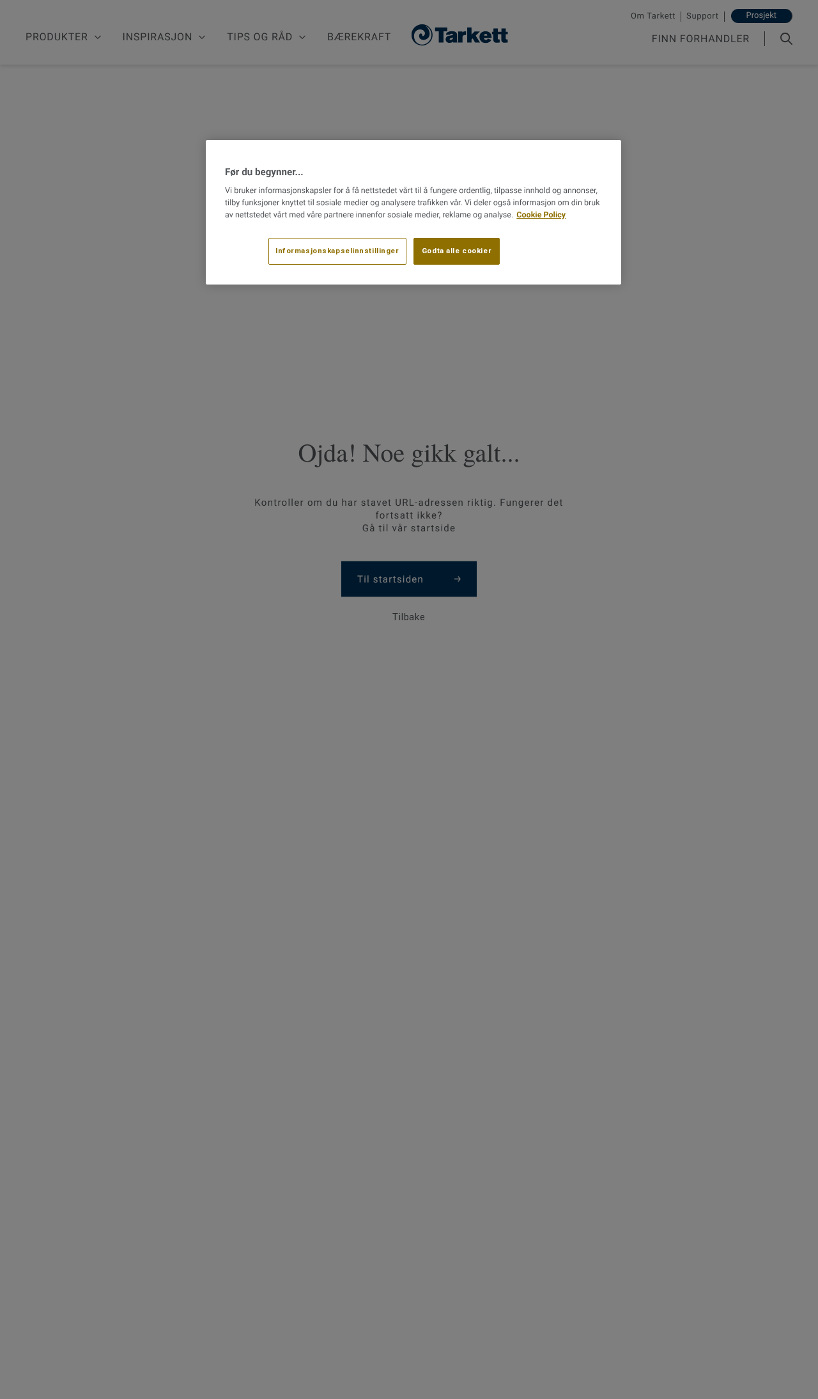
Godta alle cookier (456, 250)
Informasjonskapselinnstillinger (337, 250)
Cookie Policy (541, 215)
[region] (413, 212)
